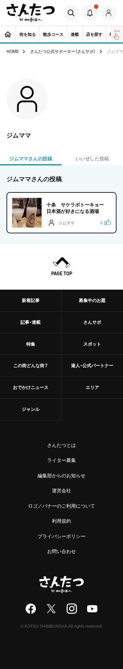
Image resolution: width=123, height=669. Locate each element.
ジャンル (31, 409)
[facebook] (31, 608)
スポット (92, 343)
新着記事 (31, 300)
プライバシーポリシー (61, 536)
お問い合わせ (61, 551)
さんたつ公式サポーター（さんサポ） (63, 51)
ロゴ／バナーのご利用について (61, 505)
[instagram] (72, 608)
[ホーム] (8, 34)
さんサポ (92, 322)
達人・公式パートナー (92, 365)
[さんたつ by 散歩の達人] (30, 12)
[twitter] (51, 608)
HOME (12, 51)
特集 (30, 343)
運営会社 (61, 490)
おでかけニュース (31, 387)
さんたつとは (61, 444)
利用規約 (61, 520)
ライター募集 (61, 459)
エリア (92, 387)
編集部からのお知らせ (61, 475)
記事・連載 (30, 322)
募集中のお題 (92, 300)
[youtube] (92, 608)
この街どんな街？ (30, 365)
